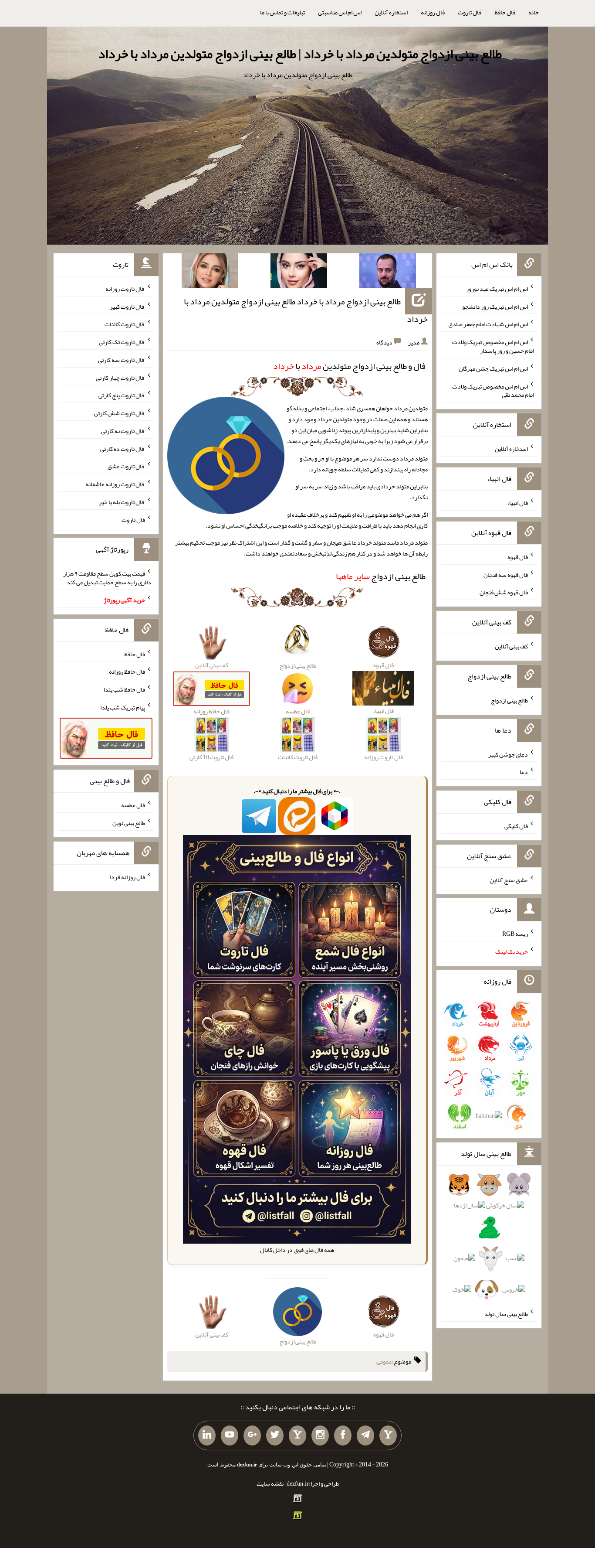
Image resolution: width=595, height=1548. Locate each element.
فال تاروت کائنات (125, 324)
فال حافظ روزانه (127, 671)
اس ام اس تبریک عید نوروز (497, 289)
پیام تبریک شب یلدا (122, 707)
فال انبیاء (517, 503)
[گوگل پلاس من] (252, 1435)
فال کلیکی (516, 826)
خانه (533, 12)
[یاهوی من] (388, 1435)
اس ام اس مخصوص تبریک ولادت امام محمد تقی (493, 390)
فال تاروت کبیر (127, 306)
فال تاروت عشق (126, 466)
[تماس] (297, 1435)
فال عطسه (133, 805)
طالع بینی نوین (128, 823)
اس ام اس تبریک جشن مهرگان (493, 368)
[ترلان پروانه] (298, 272)
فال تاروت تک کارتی (122, 342)
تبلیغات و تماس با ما (282, 12)
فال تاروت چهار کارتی (120, 377)
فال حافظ (504, 12)
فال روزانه (433, 12)
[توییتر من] (275, 1435)
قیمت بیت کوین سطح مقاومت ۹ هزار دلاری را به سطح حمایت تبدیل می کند (107, 577)
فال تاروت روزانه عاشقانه (115, 484)
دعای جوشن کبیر (508, 754)
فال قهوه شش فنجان (504, 592)
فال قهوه (517, 557)
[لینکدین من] (207, 1435)
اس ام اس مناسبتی (340, 12)
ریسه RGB (515, 933)
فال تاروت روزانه (125, 289)
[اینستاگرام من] (320, 1435)
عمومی (384, 1361)
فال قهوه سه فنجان (505, 574)
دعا (524, 772)
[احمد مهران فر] (387, 272)
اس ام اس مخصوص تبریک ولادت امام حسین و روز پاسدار (493, 346)
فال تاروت (469, 12)
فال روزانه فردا (127, 876)
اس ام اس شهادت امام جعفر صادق (488, 324)
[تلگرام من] (365, 1435)
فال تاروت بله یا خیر (122, 502)
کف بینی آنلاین (511, 646)
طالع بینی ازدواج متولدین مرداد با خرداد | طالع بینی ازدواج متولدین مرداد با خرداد (300, 54)
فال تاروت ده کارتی (122, 448)
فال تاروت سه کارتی (121, 360)
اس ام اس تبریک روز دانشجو (495, 306)
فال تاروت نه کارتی (123, 431)
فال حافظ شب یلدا (124, 689)
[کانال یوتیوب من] (229, 1435)
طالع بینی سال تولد (506, 1314)
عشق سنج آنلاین (509, 879)
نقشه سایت (270, 1483)
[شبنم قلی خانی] (210, 272)
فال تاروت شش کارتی (119, 413)
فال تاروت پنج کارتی (121, 395)
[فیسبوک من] (343, 1435)
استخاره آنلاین (391, 12)
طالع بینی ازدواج (381, 576)
